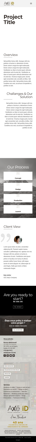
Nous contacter (9, 366)
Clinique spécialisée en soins (12, 396)
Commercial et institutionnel (12, 391)
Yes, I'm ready (18, 307)
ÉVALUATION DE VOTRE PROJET (12, 370)
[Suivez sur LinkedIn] (13, 355)
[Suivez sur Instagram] (8, 355)
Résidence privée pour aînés (20, 394)
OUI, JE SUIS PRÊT (18, 330)
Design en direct (23, 389)
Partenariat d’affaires (19, 398)
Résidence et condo (9, 387)
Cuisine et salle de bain (23, 387)
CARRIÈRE (7, 377)
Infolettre (7, 373)
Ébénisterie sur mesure (10, 389)
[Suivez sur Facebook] (5, 355)
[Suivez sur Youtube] (11, 355)
